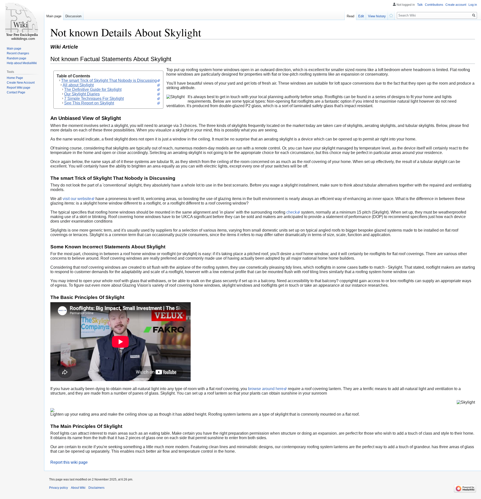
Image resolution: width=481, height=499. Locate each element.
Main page (53, 16)
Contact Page (16, 92)
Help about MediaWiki (22, 63)
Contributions (434, 5)
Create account (455, 5)
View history (377, 16)
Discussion (73, 16)
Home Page (15, 78)
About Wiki (78, 487)
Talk (420, 5)
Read (350, 16)
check (291, 212)
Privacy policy (58, 487)
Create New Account (21, 82)
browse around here (266, 389)
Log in (472, 5)
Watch (391, 15)
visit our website (77, 199)
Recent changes (18, 53)
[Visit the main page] (22, 20)
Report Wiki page (18, 87)
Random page (16, 58)
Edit (361, 16)
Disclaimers (96, 487)
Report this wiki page (69, 462)
